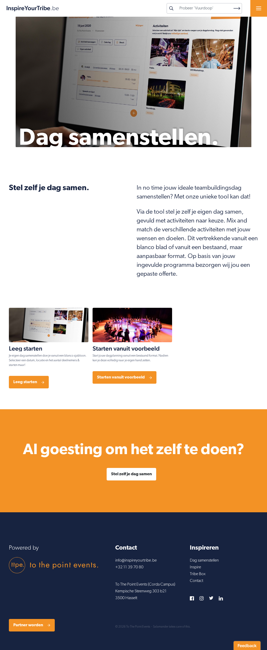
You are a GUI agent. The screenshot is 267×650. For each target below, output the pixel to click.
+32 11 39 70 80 (129, 567)
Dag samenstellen (204, 560)
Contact (196, 581)
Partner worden (28, 625)
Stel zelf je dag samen (131, 474)
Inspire (195, 567)
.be (32, 8)
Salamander (160, 626)
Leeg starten (25, 382)
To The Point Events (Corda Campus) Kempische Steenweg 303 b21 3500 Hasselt (145, 591)
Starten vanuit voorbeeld (121, 377)
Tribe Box (197, 574)
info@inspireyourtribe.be (136, 560)
